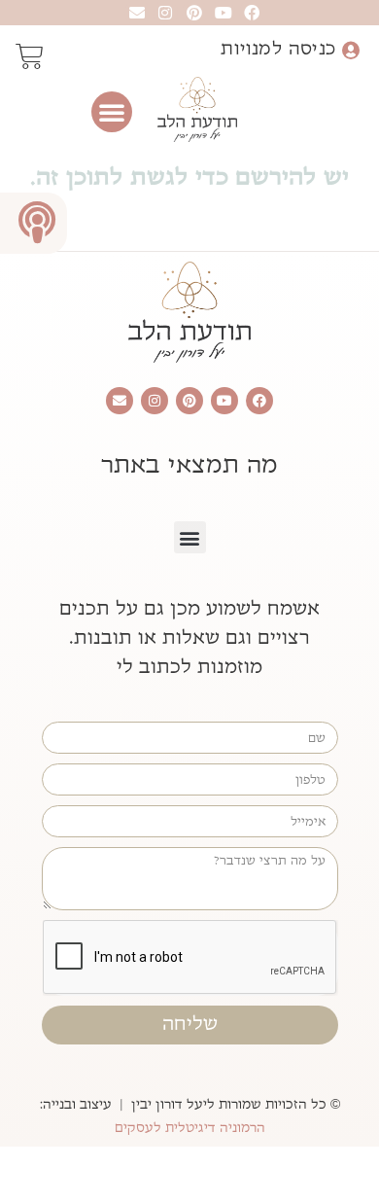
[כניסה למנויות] (350, 50)
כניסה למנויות (278, 48)
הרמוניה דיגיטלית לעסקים (190, 1128)
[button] (111, 111)
